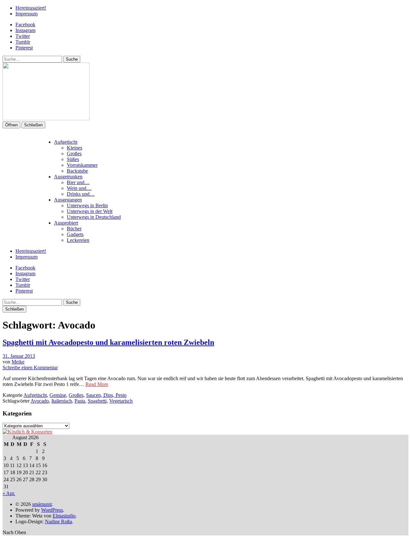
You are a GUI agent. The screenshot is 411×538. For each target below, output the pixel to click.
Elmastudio (64, 515)
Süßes (73, 159)
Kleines (74, 147)
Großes (74, 153)
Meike (18, 361)
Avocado (40, 401)
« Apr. (9, 493)
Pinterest (24, 47)
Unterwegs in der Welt (89, 211)
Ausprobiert (66, 223)
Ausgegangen (68, 199)
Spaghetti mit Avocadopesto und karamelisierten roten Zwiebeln (108, 342)
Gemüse (57, 395)
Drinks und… (81, 194)
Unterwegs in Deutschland (94, 217)
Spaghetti (97, 401)
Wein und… (79, 188)
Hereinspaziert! (30, 8)
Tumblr (22, 42)
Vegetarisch (121, 401)
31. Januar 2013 (19, 356)
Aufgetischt (65, 142)
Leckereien (78, 240)
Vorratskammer (82, 165)
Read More (96, 384)
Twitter (22, 36)
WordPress (52, 510)
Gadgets (75, 234)
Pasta (79, 401)
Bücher (74, 228)
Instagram (25, 30)
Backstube (77, 171)
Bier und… (78, 182)
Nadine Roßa (58, 521)
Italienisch (61, 401)
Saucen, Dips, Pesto (106, 395)
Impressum (26, 13)
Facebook (25, 24)
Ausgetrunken (68, 176)
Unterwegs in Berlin (87, 205)
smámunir (42, 504)
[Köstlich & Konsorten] (27, 431)
